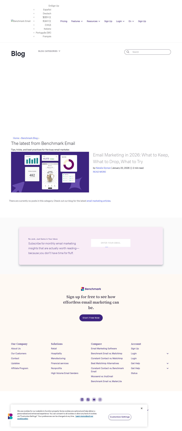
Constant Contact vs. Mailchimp (107, 358)
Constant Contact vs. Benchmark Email (107, 370)
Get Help (135, 363)
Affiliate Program (19, 368)
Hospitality (56, 353)
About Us (16, 348)
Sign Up (55, 6)
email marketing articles (98, 201)
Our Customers (18, 353)
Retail (54, 348)
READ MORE (99, 172)
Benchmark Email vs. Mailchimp (106, 353)
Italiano (47, 29)
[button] (167, 353)
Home (16, 138)
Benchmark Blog (29, 138)
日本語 (48, 25)
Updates (15, 363)
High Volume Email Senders (64, 373)
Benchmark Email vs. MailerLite (106, 381)
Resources (92, 21)
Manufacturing (58, 358)
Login (119, 21)
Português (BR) (43, 32)
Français (47, 36)
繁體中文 (47, 17)
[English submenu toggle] (147, 410)
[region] (79, 415)
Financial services (59, 363)
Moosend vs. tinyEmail (102, 376)
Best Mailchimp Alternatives (105, 363)
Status (134, 373)
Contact (15, 358)
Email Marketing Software (104, 348)
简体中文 (47, 21)
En (50, 6)
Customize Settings (120, 417)
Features (75, 21)
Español (47, 9)
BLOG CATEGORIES (48, 51)
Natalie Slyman (103, 168)
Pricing (63, 21)
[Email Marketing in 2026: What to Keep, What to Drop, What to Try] (50, 172)
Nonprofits (56, 368)
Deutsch (47, 13)
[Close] (142, 408)
